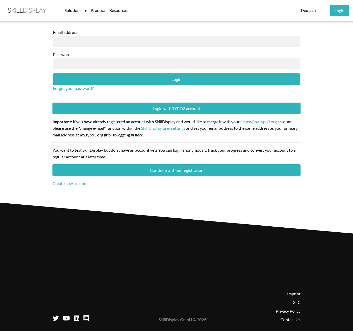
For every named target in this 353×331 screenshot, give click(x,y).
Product (98, 10)
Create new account (70, 183)
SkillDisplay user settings (163, 128)
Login (339, 10)
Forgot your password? (73, 88)
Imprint (294, 293)
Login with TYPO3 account (176, 108)
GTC (297, 302)
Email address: (66, 32)
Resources (118, 10)
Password (62, 54)
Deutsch (308, 10)
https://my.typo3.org (258, 121)
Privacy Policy (288, 311)
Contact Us (290, 319)
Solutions (73, 10)
